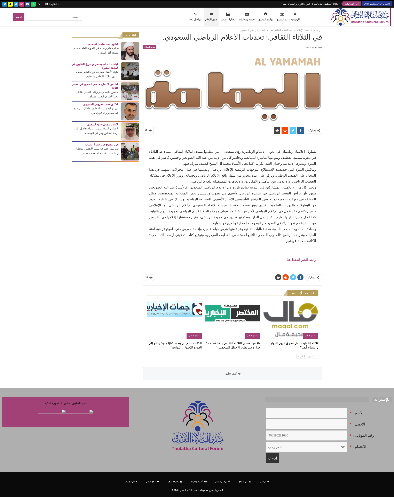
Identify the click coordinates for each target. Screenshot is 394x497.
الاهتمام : (358, 447)
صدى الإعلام (211, 19)
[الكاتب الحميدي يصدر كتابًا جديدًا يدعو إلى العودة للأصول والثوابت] (174, 320)
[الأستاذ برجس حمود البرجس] (130, 131)
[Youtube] (27, 4)
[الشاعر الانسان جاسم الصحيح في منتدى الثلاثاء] (130, 91)
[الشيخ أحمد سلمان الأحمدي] (130, 50)
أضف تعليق (231, 373)
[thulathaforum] (33, 4)
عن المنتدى (282, 19)
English (53, 4)
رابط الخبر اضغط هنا (301, 260)
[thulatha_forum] (21, 4)
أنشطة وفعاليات (247, 19)
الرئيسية (295, 19)
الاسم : (356, 413)
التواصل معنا (195, 19)
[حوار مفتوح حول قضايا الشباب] (130, 151)
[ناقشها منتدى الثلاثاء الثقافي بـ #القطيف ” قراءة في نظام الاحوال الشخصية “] (232, 320)
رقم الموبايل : (362, 435)
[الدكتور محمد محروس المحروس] (130, 111)
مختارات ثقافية (228, 19)
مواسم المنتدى (265, 19)
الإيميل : (357, 424)
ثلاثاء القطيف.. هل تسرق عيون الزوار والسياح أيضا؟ (309, 3)
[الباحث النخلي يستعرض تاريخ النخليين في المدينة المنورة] (130, 70)
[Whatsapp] (39, 4)
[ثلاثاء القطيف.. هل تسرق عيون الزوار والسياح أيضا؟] (290, 320)
